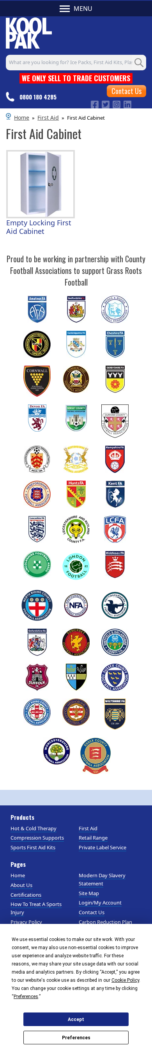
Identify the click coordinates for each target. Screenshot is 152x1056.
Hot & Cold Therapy (34, 828)
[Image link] (95, 103)
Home (21, 117)
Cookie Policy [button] (125, 980)
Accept (76, 1019)
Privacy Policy (26, 921)
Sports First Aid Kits (33, 847)
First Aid (48, 117)
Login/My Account (100, 902)
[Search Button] (139, 62)
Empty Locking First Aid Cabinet (38, 227)
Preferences (76, 1037)
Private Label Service (102, 847)
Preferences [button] (26, 996)
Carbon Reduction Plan (105, 921)
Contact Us (126, 91)
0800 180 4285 (38, 96)
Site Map (89, 893)
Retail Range (93, 837)
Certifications (26, 894)
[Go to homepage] (29, 31)
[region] (40, 184)
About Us (21, 885)
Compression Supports (37, 837)
